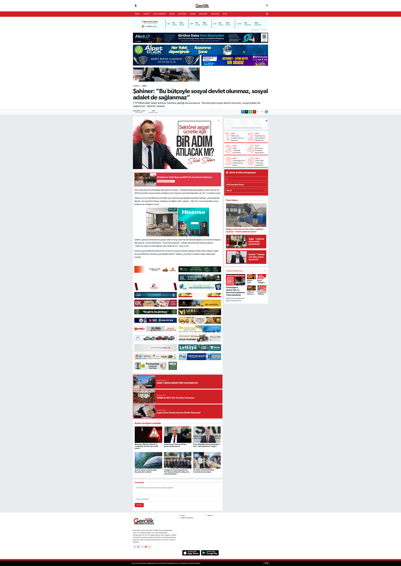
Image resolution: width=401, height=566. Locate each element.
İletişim (210, 515)
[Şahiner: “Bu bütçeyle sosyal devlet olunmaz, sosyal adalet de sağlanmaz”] (177, 143)
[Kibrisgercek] (202, 5)
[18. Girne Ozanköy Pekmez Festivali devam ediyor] (207, 460)
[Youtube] (146, 546)
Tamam (266, 563)
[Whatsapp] (149, 546)
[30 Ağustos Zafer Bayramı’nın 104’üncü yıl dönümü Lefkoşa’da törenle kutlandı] (177, 460)
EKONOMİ (182, 14)
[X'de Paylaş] (246, 111)
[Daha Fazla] (254, 111)
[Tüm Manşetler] (265, 271)
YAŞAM (192, 14)
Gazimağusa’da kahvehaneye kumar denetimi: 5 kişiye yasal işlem (239, 163)
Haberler (136, 86)
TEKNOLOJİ (215, 14)
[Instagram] (142, 546)
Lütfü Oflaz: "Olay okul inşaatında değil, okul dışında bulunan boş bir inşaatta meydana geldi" (261, 163)
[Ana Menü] (267, 14)
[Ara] (267, 5)
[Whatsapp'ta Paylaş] (250, 111)
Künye (183, 515)
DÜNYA (172, 14)
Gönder (139, 505)
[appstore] (191, 553)
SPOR (225, 14)
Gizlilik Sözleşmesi (187, 518)
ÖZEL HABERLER (159, 14)
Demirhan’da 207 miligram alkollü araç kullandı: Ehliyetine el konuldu (260, 138)
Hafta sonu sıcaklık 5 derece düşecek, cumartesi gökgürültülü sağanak (237, 138)
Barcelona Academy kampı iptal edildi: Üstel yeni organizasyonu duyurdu (260, 150)
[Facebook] (134, 546)
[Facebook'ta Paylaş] (242, 111)
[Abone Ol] (266, 111)
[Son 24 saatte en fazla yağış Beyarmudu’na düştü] (148, 460)
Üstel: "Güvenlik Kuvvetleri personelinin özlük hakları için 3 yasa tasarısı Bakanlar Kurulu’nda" (237, 150)
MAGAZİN (203, 14)
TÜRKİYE (146, 14)
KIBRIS (137, 14)
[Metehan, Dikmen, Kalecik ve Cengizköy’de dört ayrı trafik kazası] (148, 435)
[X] (138, 546)
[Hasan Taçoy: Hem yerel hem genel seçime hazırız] (177, 435)
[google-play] (210, 553)
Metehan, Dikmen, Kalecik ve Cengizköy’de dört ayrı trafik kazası (146, 446)
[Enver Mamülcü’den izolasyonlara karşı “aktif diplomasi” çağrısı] (207, 435)
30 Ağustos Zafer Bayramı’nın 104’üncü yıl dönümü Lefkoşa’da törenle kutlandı (176, 472)
